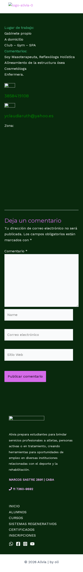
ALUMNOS (18, 512)
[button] (77, 7)
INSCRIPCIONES (22, 535)
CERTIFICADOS (22, 529)
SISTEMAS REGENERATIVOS (33, 524)
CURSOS (16, 518)
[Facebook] (18, 544)
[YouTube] (32, 544)
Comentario (15, 251)
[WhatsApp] (11, 544)
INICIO (14, 506)
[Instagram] (25, 544)
